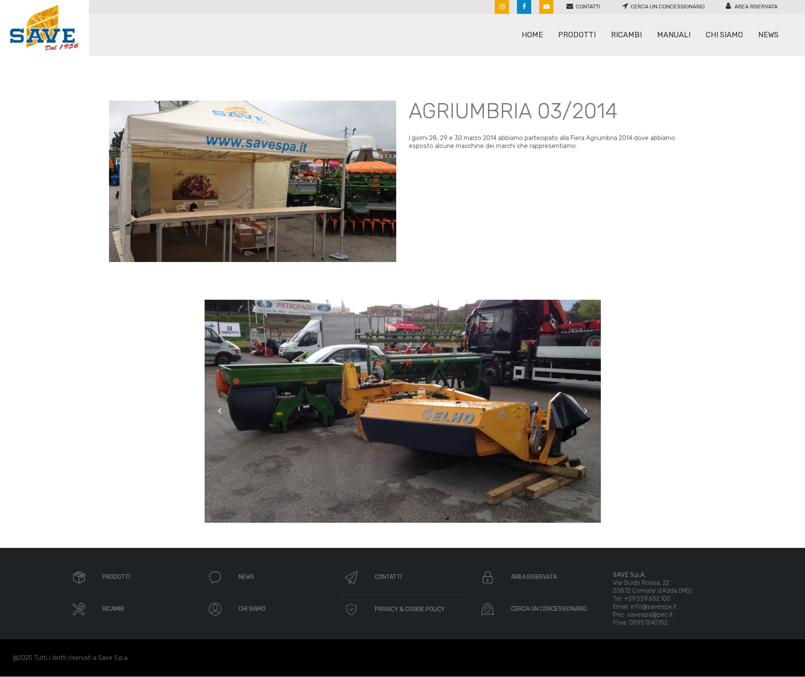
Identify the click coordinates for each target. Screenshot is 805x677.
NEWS (246, 577)
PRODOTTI (116, 577)
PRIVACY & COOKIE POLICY (410, 609)
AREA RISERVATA (534, 577)
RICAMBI (113, 608)
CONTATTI (388, 577)
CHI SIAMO (252, 608)
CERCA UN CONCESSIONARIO (549, 608)
